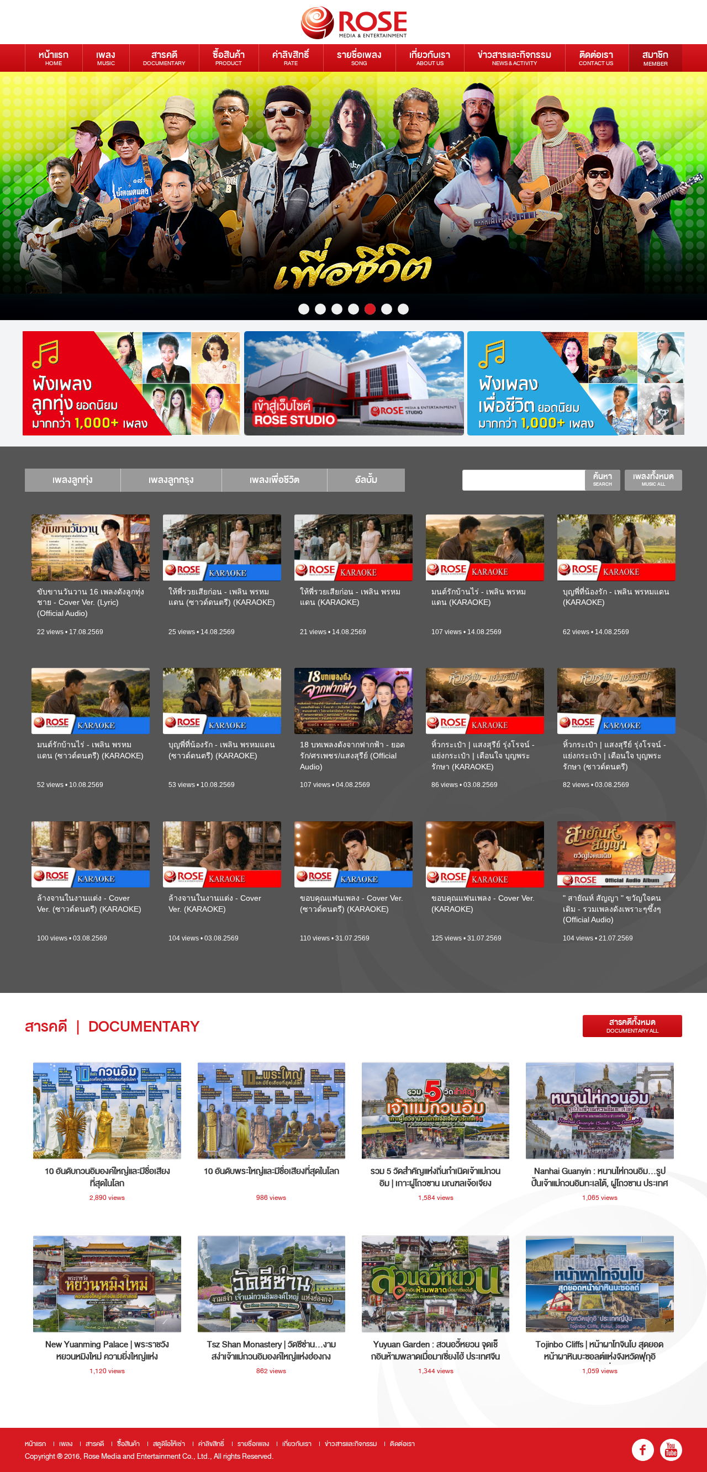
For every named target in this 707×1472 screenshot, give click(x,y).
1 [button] (303, 309)
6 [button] (386, 309)
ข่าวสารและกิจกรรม (514, 57)
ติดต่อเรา (596, 57)
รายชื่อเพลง (359, 57)
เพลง (105, 57)
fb (643, 1450)
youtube (671, 1450)
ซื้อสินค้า (229, 57)
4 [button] (353, 309)
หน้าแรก (53, 57)
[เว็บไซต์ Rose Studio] (354, 383)
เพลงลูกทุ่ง (72, 479)
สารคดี (164, 57)
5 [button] (370, 309)
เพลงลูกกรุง (171, 479)
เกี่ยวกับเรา (429, 57)
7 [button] (403, 309)
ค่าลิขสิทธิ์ (290, 57)
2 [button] (320, 309)
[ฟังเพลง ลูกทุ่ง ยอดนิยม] (131, 383)
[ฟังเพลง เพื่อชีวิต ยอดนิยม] (577, 383)
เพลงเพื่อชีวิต (274, 479)
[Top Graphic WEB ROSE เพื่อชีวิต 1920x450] (353, 196)
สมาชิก (655, 57)
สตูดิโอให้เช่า (169, 1444)
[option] (353, 196)
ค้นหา (602, 479)
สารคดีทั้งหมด (632, 1025)
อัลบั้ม (366, 479)
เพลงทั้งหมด (653, 479)
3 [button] (336, 309)
